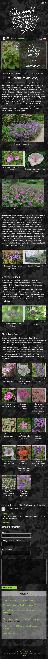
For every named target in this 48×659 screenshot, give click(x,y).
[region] (24, 55)
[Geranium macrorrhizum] (23, 193)
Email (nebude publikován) (11, 541)
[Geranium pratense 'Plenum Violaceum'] (39, 452)
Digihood (24, 655)
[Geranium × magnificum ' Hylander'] (24, 482)
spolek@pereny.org (17, 38)
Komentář (5, 558)
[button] (24, 55)
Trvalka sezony (20, 73)
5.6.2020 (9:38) (7, 514)
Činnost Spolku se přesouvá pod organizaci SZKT (22, 600)
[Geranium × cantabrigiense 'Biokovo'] (9, 482)
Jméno (4, 532)
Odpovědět (6, 522)
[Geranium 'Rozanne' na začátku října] (13, 257)
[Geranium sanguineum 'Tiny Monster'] (13, 158)
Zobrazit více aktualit (10, 633)
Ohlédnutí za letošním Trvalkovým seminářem (20, 605)
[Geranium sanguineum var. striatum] (35, 159)
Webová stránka (8, 549)
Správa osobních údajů (24, 651)
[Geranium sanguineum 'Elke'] (9, 395)
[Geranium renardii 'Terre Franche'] (39, 370)
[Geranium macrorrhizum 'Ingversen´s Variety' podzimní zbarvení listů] (24, 452)
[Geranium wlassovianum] (9, 425)
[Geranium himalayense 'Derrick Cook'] (9, 452)
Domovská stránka (7, 73)
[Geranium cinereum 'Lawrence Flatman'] (39, 425)
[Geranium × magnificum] (23, 128)
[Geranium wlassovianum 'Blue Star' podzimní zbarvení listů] (39, 395)
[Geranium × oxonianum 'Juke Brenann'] (24, 425)
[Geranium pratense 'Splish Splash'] (24, 370)
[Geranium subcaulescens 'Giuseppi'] (24, 395)
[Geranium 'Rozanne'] (35, 257)
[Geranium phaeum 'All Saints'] (13, 314)
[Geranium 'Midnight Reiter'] (9, 370)
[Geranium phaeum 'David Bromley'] (35, 313)
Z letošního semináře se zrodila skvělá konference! (22, 619)
